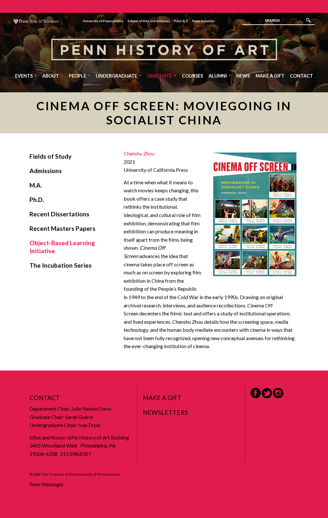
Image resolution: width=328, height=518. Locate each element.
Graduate (160, 76)
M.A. (35, 185)
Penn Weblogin (46, 484)
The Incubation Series (60, 265)
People (78, 76)
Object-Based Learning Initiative (62, 247)
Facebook (255, 393)
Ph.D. (36, 199)
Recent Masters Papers (62, 228)
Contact (301, 76)
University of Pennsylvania (103, 21)
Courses (192, 76)
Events (24, 76)
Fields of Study (50, 156)
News (243, 76)
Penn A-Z (181, 21)
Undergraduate (117, 76)
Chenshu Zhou (139, 153)
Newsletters (165, 412)
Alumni (218, 76)
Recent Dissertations (59, 214)
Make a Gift (270, 76)
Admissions (45, 170)
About (51, 76)
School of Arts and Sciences (148, 21)
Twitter (267, 393)
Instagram (278, 393)
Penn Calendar (203, 21)
